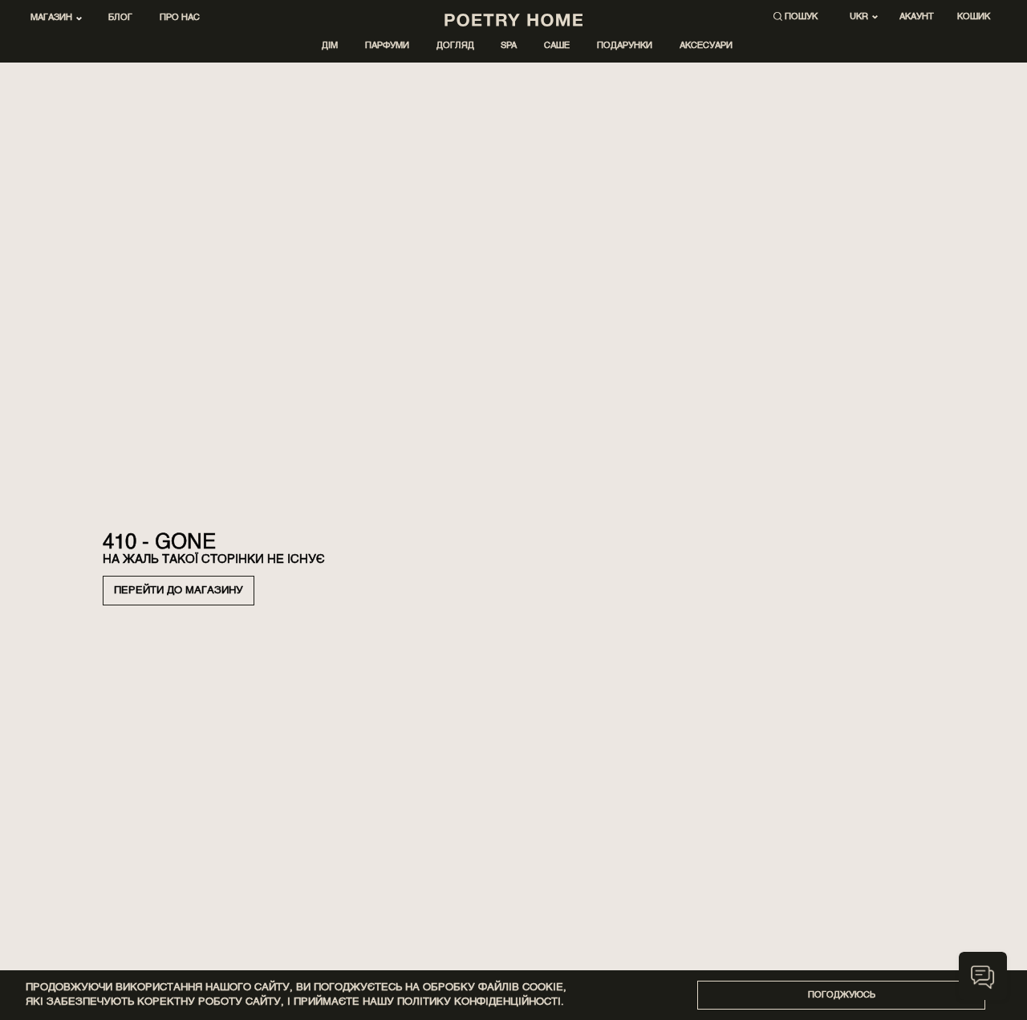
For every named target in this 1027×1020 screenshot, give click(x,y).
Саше (557, 46)
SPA (509, 46)
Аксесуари (706, 46)
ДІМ (330, 46)
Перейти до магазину (178, 590)
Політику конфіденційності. (480, 1002)
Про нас (180, 17)
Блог (120, 17)
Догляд (455, 46)
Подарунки (624, 46)
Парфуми (387, 46)
